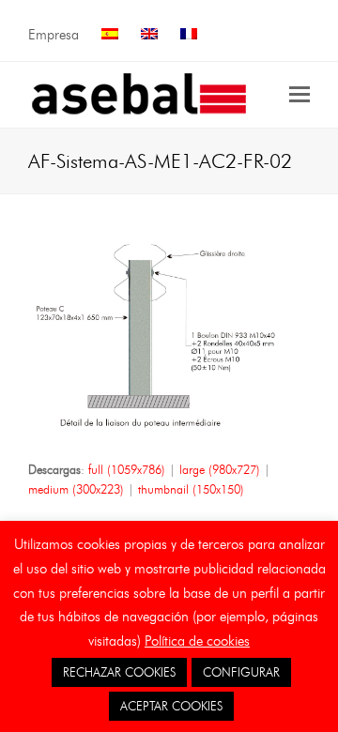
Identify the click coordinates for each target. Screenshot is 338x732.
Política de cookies (197, 641)
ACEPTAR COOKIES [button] (171, 705)
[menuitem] (109, 35)
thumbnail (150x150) (191, 488)
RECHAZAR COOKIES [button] (119, 671)
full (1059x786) (126, 469)
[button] (299, 95)
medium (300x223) (76, 488)
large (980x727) (219, 469)
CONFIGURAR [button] (241, 671)
